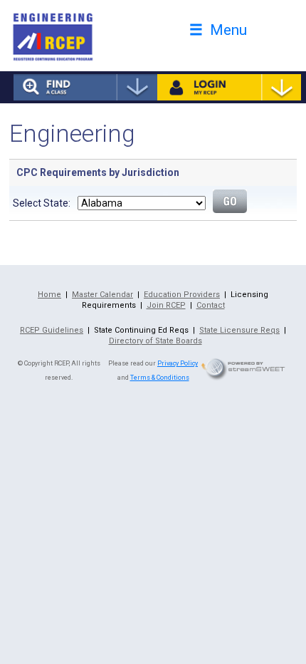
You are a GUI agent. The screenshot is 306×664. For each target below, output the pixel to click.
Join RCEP (166, 305)
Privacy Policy (177, 363)
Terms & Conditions (159, 377)
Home (49, 294)
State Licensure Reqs (239, 330)
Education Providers (182, 294)
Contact (210, 305)
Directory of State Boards (155, 341)
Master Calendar (102, 294)
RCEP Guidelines (51, 330)
